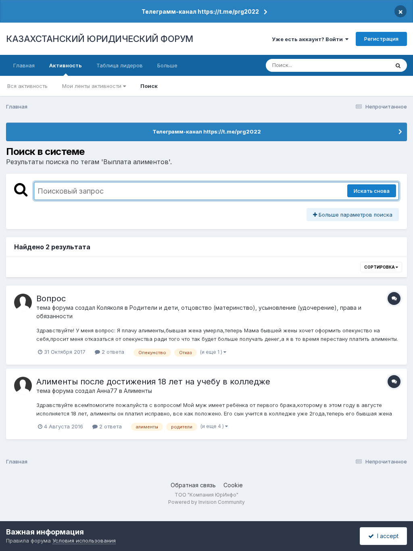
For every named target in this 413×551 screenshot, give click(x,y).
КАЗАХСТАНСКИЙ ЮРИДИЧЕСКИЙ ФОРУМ (99, 38)
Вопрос (51, 298)
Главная (24, 65)
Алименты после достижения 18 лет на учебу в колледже (153, 381)
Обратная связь (193, 485)
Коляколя (110, 307)
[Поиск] (398, 65)
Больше (167, 65)
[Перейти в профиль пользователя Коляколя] (23, 302)
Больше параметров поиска (354, 214)
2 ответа (112, 352)
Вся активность (27, 86)
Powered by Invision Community (206, 502)
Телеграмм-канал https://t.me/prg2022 (200, 11)
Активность (65, 65)
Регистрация (381, 38)
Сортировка (380, 267)
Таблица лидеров (119, 65)
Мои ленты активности (92, 86)
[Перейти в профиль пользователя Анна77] (23, 385)
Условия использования (84, 540)
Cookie (233, 485)
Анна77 (107, 390)
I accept (386, 535)
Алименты (138, 390)
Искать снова (372, 191)
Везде (370, 65)
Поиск (149, 86)
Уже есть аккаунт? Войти (308, 39)
